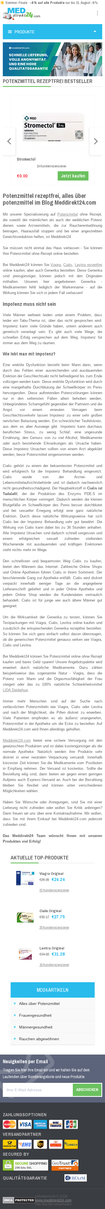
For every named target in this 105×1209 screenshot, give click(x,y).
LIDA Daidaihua (15, 690)
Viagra (55, 265)
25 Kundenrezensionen (54, 927)
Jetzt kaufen (73, 176)
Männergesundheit (35, 1027)
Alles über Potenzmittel (39, 1003)
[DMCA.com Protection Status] (19, 1200)
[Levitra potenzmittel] (25, 953)
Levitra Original (51, 948)
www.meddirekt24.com (53, 1200)
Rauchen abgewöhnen (39, 1039)
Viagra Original (51, 873)
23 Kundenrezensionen (54, 890)
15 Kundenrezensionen (54, 965)
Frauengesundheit (35, 1015)
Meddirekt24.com (17, 740)
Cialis (67, 265)
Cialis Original (50, 911)
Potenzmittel (67, 214)
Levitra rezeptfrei (88, 265)
